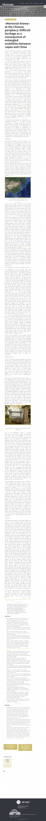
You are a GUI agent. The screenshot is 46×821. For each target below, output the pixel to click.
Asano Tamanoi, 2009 (26, 162)
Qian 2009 (21, 104)
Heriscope (8, 4)
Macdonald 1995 (21, 487)
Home (22, 3)
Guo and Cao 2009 (15, 292)
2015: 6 (13, 71)
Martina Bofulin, (7, 760)
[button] (20, 2)
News (31, 3)
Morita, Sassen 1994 (25, 247)
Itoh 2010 (25, 157)
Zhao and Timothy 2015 (21, 117)
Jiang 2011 (7, 375)
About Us (27, 3)
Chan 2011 (7, 241)
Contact (41, 3)
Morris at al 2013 (15, 95)
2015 (28, 571)
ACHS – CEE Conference (38, 6)
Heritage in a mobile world (10, 19)
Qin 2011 (18, 465)
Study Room (36, 3)
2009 (12, 105)
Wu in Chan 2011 (13, 215)
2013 (12, 87)
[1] (21, 99)
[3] (24, 565)
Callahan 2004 (23, 110)
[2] (15, 298)
